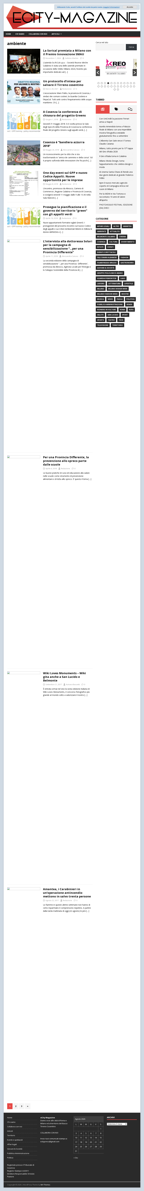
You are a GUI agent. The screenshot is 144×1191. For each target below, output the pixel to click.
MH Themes (45, 1185)
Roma (122, 309)
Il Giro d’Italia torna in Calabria (112, 156)
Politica (130, 299)
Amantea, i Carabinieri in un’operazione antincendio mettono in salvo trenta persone (67, 892)
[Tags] (116, 109)
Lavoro (100, 283)
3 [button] (105, 83)
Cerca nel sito (102, 42)
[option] (116, 68)
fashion (124, 257)
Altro (116, 226)
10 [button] (128, 83)
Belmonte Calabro (106, 236)
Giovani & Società (105, 268)
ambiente (101, 231)
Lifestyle (128, 283)
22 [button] (128, 86)
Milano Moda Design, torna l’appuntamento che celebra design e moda (116, 163)
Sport (125, 315)
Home (8, 34)
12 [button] (134, 83)
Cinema (122, 236)
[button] (98, 72)
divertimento (127, 242)
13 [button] (98, 86)
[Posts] (102, 109)
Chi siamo (19, 34)
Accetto (130, 7)
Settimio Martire (71, 58)
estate (100, 247)
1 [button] (98, 83)
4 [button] (108, 83)
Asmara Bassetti (73, 684)
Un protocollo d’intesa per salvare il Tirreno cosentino (63, 83)
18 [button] (115, 86)
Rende (129, 304)
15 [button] (105, 86)
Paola (119, 299)
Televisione (102, 325)
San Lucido (113, 315)
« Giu (76, 1157)
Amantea (127, 226)
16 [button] (108, 86)
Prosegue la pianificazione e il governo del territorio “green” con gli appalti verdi (65, 210)
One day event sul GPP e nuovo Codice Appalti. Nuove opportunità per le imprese (65, 176)
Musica (100, 299)
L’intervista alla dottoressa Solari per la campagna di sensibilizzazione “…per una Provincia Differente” (67, 246)
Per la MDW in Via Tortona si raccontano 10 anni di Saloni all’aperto (112, 196)
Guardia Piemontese (106, 278)
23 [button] (131, 86)
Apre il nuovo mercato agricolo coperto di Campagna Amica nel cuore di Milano (113, 185)
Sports (100, 320)
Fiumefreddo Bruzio (107, 262)
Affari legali (103, 226)
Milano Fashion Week (107, 294)
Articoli (56, 34)
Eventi (110, 247)
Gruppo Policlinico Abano (110, 273)
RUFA (131, 309)
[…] (66, 72)
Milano (100, 289)
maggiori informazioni (111, 7)
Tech (121, 320)
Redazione (67, 89)
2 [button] (102, 83)
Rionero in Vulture (106, 309)
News (110, 299)
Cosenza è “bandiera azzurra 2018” (64, 144)
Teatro (111, 320)
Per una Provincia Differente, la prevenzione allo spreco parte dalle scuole (66, 460)
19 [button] (118, 86)
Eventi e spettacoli (106, 252)
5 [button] (111, 83)
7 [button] (118, 83)
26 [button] (118, 89)
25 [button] (115, 89)
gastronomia (127, 262)
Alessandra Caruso (71, 150)
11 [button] (131, 83)
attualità (115, 231)
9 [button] (124, 83)
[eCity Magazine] (72, 29)
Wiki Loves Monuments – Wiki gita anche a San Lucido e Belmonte (64, 676)
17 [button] (111, 86)
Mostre (125, 294)
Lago (122, 278)
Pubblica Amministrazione (110, 304)
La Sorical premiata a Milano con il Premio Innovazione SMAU (67, 52)
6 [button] (115, 83)
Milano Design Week (117, 289)
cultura (113, 242)
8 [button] (121, 83)
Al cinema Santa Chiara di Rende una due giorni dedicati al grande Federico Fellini (116, 175)
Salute (100, 315)
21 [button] (124, 86)
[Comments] (130, 109)
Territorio (117, 325)
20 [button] (121, 86)
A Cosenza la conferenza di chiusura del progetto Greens (64, 113)
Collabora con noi (38, 34)
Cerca (131, 47)
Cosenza (101, 242)
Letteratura (114, 283)
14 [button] (102, 86)
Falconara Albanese (107, 257)
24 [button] (134, 86)
